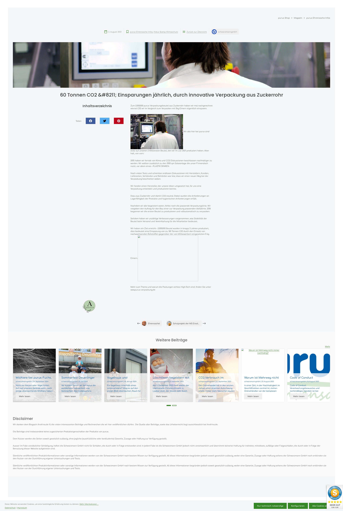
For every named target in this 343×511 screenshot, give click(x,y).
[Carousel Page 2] (174, 405)
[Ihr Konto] (315, 3)
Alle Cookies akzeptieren (324, 506)
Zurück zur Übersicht (197, 32)
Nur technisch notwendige (270, 506)
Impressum (22, 508)
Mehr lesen (24, 396)
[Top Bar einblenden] (327, 3)
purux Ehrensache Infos (141, 32)
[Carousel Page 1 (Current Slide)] (169, 405)
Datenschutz (10, 508)
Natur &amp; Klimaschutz (166, 32)
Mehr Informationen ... (89, 504)
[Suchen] (303, 3)
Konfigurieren (298, 506)
